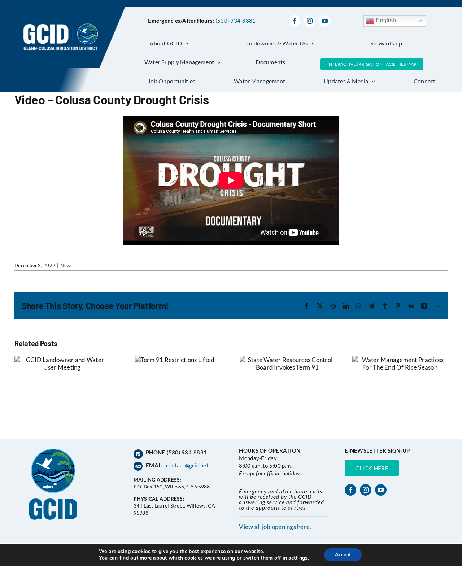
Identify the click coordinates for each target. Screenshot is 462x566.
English (385, 20)
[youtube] (325, 21)
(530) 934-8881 (235, 20)
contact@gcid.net (187, 465)
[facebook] (294, 21)
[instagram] (309, 21)
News (66, 265)
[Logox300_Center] (72, 10)
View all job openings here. (275, 527)
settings (298, 558)
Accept (343, 554)
